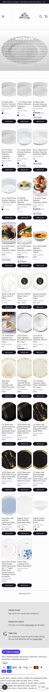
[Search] (39, 16)
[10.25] (24, 323)
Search (4, 656)
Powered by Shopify (8, 674)
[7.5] (9, 323)
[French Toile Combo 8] (24, 549)
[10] (24, 233)
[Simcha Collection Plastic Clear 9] (40, 281)
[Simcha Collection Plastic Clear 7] (24, 281)
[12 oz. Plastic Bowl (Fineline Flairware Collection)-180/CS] (9, 185)
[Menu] (4, 16)
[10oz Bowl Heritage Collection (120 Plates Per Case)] (9, 368)
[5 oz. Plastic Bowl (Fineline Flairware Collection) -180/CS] (24, 137)
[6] (9, 89)
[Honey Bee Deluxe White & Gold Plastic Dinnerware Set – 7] (9, 549)
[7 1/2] (24, 89)
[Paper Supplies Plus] (24, 16)
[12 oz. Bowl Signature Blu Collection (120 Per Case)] (40, 323)
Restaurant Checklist (13, 656)
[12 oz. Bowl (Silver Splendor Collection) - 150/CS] (40, 233)
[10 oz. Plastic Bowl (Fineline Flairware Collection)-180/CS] (40, 137)
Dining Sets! (37, 639)
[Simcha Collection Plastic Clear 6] (9, 281)
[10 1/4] (9, 137)
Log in (5, 663)
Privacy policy (43, 656)
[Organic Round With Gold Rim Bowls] (40, 505)
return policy (30, 625)
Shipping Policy (6, 659)
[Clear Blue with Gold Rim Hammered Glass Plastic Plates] (9, 505)
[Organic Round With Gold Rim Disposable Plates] (24, 505)
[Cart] (45, 16)
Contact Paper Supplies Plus (20, 659)
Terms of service (24, 656)
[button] (9, 121)
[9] (40, 89)
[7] (40, 185)
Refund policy (34, 656)
